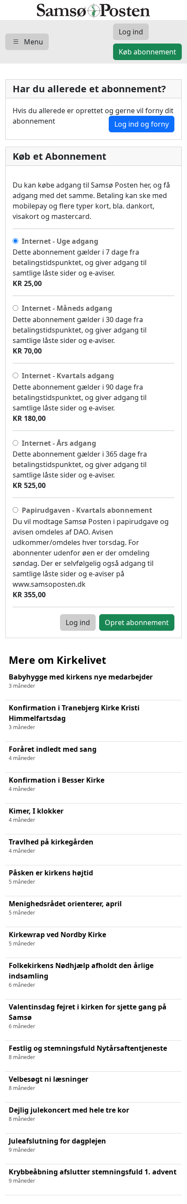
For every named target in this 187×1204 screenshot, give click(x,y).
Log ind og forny (141, 124)
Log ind (78, 622)
